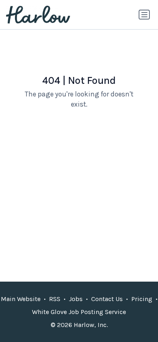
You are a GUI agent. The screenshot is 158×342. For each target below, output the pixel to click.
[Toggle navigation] (144, 14)
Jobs (76, 299)
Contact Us (107, 299)
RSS (54, 299)
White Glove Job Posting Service (79, 312)
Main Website (21, 299)
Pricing (141, 299)
